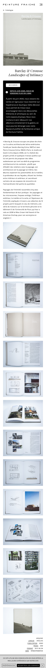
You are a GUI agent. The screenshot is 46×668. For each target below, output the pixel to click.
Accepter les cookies (28, 665)
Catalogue (9, 10)
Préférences (9, 665)
